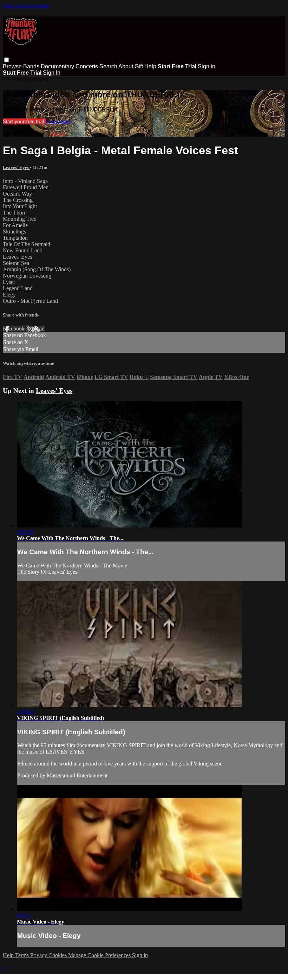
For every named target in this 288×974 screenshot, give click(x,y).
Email (38, 329)
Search (108, 66)
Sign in (206, 66)
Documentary (58, 66)
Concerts (87, 66)
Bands (32, 66)
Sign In (51, 73)
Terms (22, 955)
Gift (139, 66)
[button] (6, 59)
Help (150, 66)
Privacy (39, 955)
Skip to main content (25, 6)
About (125, 66)
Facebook (14, 329)
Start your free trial (24, 121)
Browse (13, 66)
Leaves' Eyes (16, 167)
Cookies (58, 955)
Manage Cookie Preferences (100, 955)
